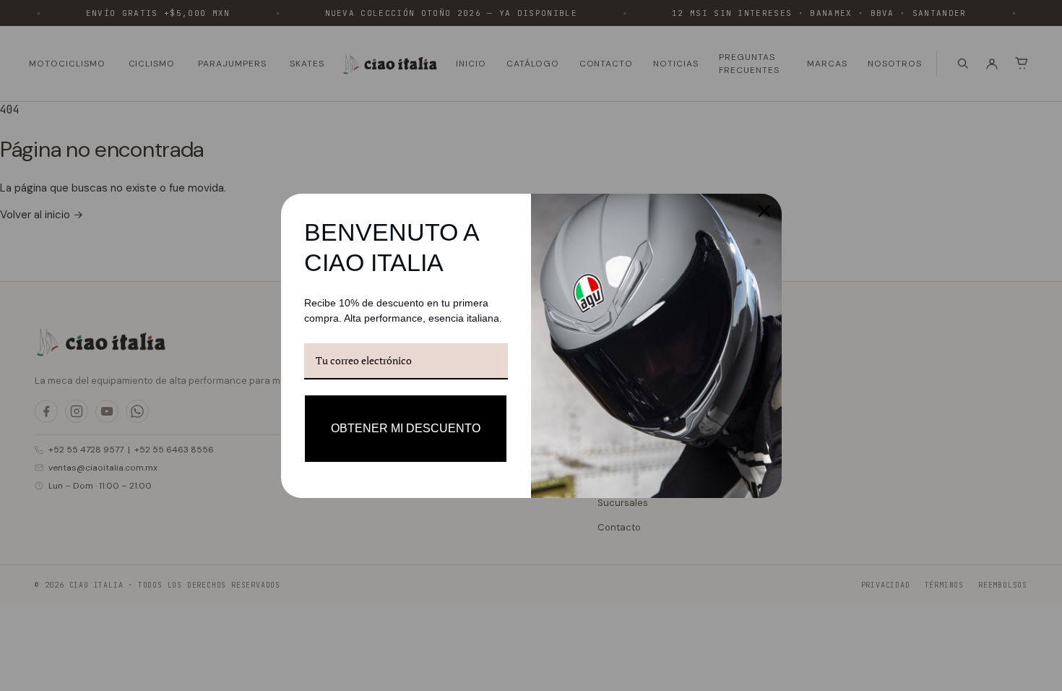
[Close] (764, 211)
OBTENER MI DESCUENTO (405, 428)
